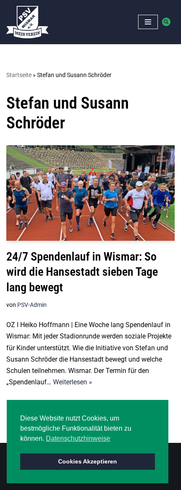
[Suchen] (166, 22)
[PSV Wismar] (27, 22)
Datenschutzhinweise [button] (78, 438)
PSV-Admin (32, 305)
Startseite (19, 75)
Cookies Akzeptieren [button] (87, 461)
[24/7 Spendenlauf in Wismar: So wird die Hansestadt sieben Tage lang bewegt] (90, 193)
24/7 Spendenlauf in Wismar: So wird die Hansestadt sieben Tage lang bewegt (82, 272)
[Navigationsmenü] (148, 22)
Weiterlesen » (72, 382)
